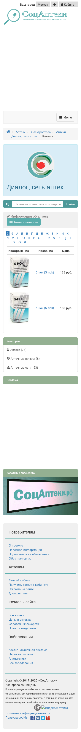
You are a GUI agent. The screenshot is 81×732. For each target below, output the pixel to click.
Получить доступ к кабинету (28, 584)
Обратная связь (20, 558)
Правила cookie (16, 717)
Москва (43, 4)
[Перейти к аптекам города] (54, 4)
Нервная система (21, 654)
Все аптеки (16, 615)
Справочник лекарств (24, 623)
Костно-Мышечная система (28, 649)
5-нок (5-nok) (45, 272)
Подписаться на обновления (29, 554)
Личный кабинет (20, 580)
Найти (70, 204)
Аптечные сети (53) (24, 367)
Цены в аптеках (20, 619)
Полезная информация (25, 549)
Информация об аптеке (29, 216)
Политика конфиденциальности (27, 713)
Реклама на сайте (21, 589)
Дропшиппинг (18, 593)
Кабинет (69, 4)
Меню (67, 117)
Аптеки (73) (18, 349)
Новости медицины (22, 628)
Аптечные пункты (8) (25, 358)
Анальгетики (17, 658)
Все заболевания (21, 662)
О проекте (16, 545)
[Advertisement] (40, 69)
